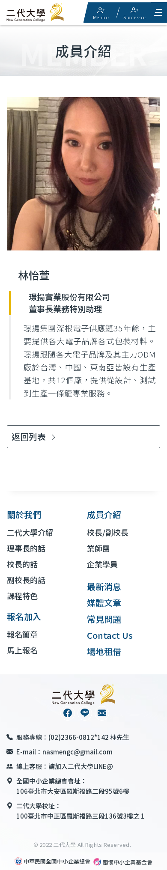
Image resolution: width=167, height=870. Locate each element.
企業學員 (102, 563)
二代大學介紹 (30, 532)
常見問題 (104, 619)
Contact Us (110, 635)
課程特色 (22, 595)
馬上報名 (22, 649)
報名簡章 (22, 634)
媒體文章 (104, 602)
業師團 (98, 548)
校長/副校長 (107, 532)
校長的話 (22, 563)
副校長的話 (26, 579)
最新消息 (104, 586)
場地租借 (104, 651)
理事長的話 (26, 548)
